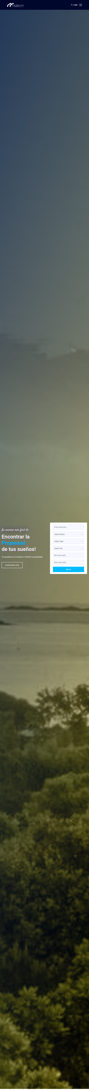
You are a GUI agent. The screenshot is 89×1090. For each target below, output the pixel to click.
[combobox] (68, 534)
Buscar (68, 569)
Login (75, 5)
